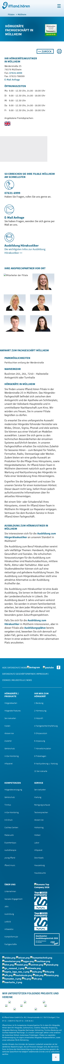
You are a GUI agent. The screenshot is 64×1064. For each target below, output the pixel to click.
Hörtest (37, 835)
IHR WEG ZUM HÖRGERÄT (41, 695)
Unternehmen (10, 891)
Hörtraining (38, 827)
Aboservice (9, 733)
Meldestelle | (19, 680)
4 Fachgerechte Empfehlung (46, 725)
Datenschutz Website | (18, 667)
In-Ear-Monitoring (11, 756)
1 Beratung (38, 703)
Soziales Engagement (13, 899)
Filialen (11, 14)
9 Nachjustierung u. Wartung (46, 763)
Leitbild (7, 921)
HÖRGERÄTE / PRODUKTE (11, 695)
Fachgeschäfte (10, 944)
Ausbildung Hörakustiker (21, 245)
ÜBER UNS (9, 884)
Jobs (6, 906)
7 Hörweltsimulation (42, 748)
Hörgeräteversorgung (13, 789)
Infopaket (8, 763)
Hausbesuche (40, 873)
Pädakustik (9, 835)
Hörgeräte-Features (12, 710)
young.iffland (9, 857)
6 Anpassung (39, 741)
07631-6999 (15, 73)
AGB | (4, 667)
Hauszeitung (39, 865)
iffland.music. (9, 865)
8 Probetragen (40, 756)
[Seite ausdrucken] (59, 51)
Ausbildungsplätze (35, 627)
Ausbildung (9, 914)
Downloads (39, 857)
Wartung (37, 797)
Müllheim (22, 14)
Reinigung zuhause (42, 804)
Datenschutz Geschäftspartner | (19, 674)
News (29, 680)
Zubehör (8, 741)
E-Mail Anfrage (12, 79)
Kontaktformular (11, 936)
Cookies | (6, 680)
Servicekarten (10, 718)
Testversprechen (41, 812)
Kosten (7, 725)
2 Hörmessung (40, 710)
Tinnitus (7, 804)
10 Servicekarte (40, 771)
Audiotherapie (10, 850)
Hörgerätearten (10, 703)
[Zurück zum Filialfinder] (45, 51)
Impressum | (42, 674)
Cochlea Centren (11, 827)
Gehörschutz (9, 748)
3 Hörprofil (38, 718)
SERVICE (38, 782)
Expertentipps (10, 842)
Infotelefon (8, 929)
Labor (36, 842)
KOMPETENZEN (12, 782)
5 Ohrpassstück (40, 733)
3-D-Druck (8, 819)
